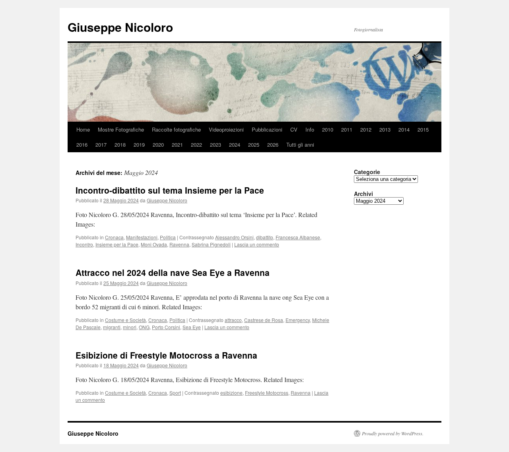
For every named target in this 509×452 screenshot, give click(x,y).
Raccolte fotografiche (176, 129)
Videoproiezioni (226, 129)
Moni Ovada (154, 244)
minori (129, 327)
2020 (158, 144)
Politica (168, 237)
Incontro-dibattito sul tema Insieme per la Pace (170, 190)
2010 (327, 129)
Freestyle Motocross (266, 392)
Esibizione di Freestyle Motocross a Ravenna (166, 355)
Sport (175, 392)
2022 (196, 144)
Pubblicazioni (267, 129)
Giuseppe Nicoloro (120, 26)
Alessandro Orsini (234, 237)
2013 (384, 129)
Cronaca (114, 237)
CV (293, 129)
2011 (346, 129)
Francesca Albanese (298, 237)
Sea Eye (192, 327)
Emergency (298, 319)
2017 (101, 144)
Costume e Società (125, 319)
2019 (139, 144)
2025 (253, 144)
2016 (81, 144)
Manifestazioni (141, 237)
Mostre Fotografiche (121, 129)
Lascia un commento (256, 244)
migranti (111, 327)
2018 (120, 144)
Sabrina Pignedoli (211, 244)
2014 (404, 129)
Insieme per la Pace (116, 244)
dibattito (264, 237)
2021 (177, 144)
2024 (234, 144)
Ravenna (179, 244)
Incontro (84, 244)
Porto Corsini (166, 327)
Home (83, 129)
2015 (423, 129)
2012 (365, 129)
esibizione (231, 392)
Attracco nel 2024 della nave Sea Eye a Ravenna (173, 272)
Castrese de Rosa (263, 319)
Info (309, 129)
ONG (144, 327)
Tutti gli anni (300, 144)
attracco (233, 319)
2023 (215, 144)
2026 (272, 144)
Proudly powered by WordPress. (393, 433)
